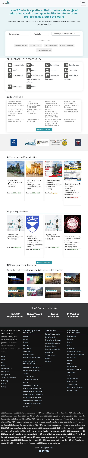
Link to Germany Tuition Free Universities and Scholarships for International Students (33, 394)
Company (48, 361)
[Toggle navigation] (83, 3)
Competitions (71, 357)
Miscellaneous (72, 366)
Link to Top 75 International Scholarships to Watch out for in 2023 (32, 403)
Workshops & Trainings (75, 351)
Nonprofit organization (52, 334)
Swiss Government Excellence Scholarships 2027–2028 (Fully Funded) (53, 184)
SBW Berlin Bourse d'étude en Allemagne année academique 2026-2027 (34, 184)
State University (50, 337)
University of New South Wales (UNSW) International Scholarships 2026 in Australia (71, 189)
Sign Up (3, 387)
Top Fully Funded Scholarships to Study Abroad (30, 379)
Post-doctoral (72, 381)
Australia (26, 336)
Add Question (5, 369)
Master (69, 342)
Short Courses (72, 384)
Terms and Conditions (8, 378)
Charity (47, 358)
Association (49, 352)
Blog (3, 363)
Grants (69, 363)
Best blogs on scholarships (29, 362)
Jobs (69, 375)
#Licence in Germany (21, 45)
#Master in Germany (51, 45)
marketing (4, 381)
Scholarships (71, 336)
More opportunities (44, 262)
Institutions (50, 330)
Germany (26, 345)
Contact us (5, 372)
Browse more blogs (44, 129)
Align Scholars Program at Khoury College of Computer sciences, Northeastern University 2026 (72, 241)
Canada (25, 339)
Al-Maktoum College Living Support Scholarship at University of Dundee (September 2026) (34, 241)
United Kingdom (28, 354)
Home (3, 357)
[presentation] (8, 185)
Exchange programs (74, 369)
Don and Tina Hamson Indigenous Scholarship (15, 236)
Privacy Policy (5, 375)
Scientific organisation (52, 349)
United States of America (31, 357)
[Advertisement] (44, 453)
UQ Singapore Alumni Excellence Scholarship (53, 236)
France (25, 342)
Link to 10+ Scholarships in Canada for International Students (32, 370)
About (3, 360)
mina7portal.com (47, 448)
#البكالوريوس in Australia (44, 50)
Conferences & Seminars (75, 354)
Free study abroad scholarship (31, 331)
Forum (3, 366)
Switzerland (27, 351)
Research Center (50, 346)
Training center (50, 355)
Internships (71, 372)
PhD (68, 345)
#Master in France (35, 45)
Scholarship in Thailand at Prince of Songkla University (15, 183)
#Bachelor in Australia (66, 45)
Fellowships (71, 348)
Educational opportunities (73, 331)
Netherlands (27, 348)
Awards (69, 360)
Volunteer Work (72, 378)
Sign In (3, 384)
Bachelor (70, 339)
